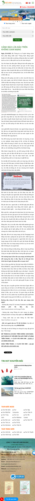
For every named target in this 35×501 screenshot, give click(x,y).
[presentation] (1, 16)
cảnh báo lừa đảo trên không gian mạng (14, 48)
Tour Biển (16, 434)
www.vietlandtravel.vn (13, 468)
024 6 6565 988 (20, 457)
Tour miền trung (7, 434)
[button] (13, 21)
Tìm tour (5, 19)
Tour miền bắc (6, 432)
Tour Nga (27, 410)
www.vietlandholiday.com (9, 471)
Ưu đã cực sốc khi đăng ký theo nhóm (23, 366)
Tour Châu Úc (28, 412)
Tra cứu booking (15, 19)
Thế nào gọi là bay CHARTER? (22, 388)
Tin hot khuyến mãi (12, 360)
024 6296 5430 (10, 457)
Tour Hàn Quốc (7, 410)
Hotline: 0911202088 (28, 7)
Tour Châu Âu (17, 425)
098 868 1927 (11, 459)
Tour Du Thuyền (29, 432)
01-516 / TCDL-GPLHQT (24, 447)
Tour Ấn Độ (17, 422)
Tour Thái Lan (6, 422)
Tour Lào (16, 415)
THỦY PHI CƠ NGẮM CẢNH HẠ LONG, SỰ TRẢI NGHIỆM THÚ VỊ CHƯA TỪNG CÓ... (23, 378)
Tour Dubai (17, 420)
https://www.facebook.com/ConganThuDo (13, 309)
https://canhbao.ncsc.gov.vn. (9, 320)
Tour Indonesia (6, 425)
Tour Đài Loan (6, 420)
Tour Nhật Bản (6, 412)
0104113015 (24, 449)
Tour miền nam (18, 432)
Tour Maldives (17, 417)
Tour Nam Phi (28, 420)
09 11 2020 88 (21, 459)
